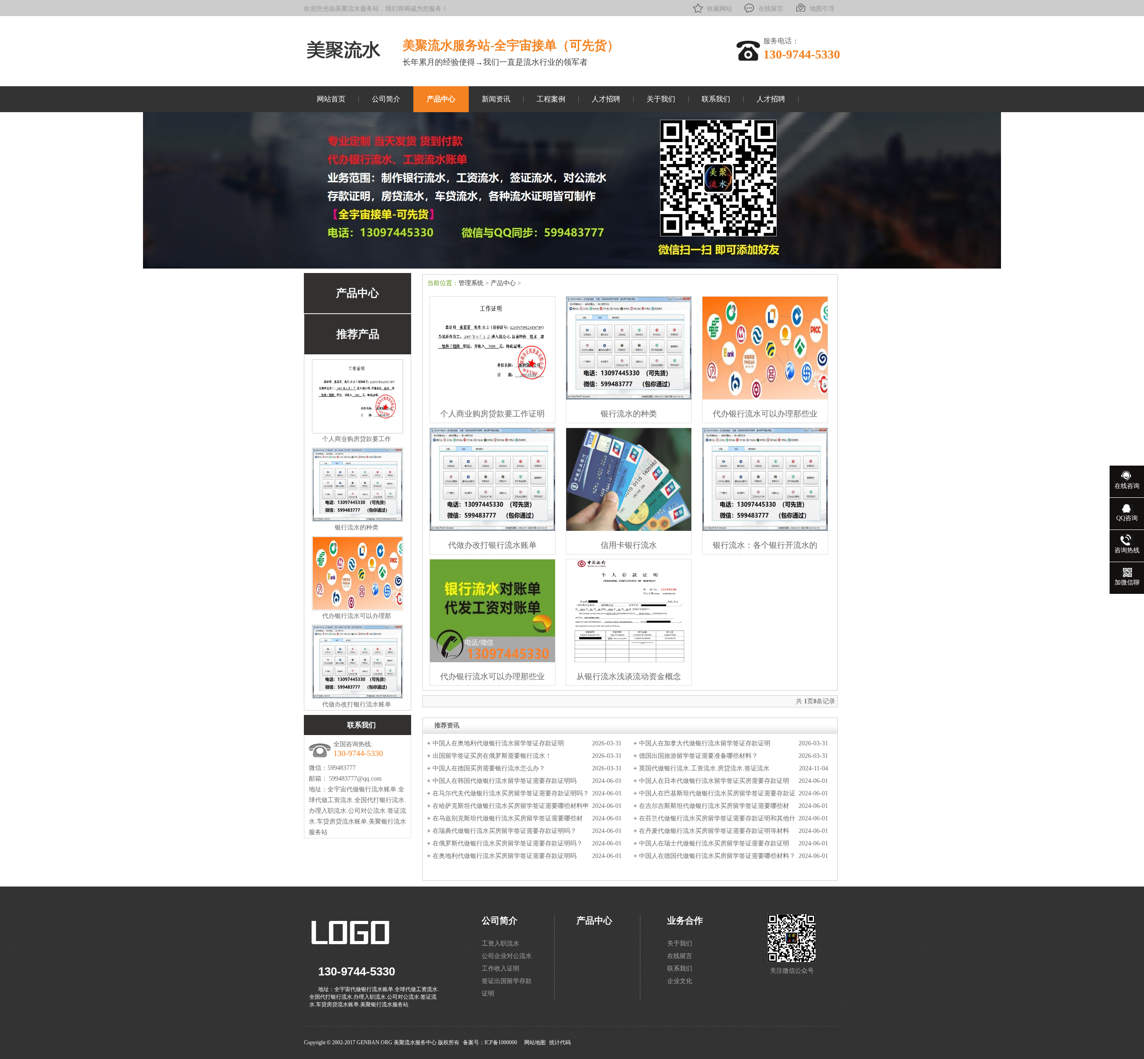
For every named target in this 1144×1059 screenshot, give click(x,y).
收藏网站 (719, 8)
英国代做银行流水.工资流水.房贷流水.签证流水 (704, 768)
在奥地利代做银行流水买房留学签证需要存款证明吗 (504, 856)
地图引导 (822, 8)
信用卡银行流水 (629, 545)
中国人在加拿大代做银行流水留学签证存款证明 (704, 743)
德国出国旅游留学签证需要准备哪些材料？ (698, 755)
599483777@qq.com (355, 778)
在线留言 (770, 8)
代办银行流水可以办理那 (356, 616)
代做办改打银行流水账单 (356, 704)
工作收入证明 (500, 968)
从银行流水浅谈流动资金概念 (628, 676)
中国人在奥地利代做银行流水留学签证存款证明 (498, 743)
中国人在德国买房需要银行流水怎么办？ (489, 768)
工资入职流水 (500, 943)
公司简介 (386, 99)
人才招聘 (606, 99)
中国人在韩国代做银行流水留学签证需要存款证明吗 (504, 780)
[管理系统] (343, 59)
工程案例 (551, 99)
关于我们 (661, 99)
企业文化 (679, 981)
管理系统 (471, 283)
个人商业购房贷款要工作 (356, 439)
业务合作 (685, 920)
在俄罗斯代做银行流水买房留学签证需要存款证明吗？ (508, 843)
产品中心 (441, 99)
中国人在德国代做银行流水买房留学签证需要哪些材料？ (717, 856)
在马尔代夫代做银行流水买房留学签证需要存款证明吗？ (511, 793)
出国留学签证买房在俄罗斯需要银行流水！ (492, 755)
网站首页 (331, 99)
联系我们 (716, 99)
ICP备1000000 (500, 1042)
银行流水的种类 (357, 527)
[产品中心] (572, 266)
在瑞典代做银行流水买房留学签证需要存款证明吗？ (504, 831)
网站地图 (535, 1042)
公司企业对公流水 (507, 956)
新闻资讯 (496, 99)
